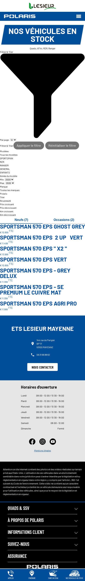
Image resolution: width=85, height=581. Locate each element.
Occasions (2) (64, 219)
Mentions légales (42, 450)
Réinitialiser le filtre (62, 145)
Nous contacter (42, 367)
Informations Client (26, 532)
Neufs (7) (21, 219)
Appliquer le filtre (29, 145)
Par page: (5, 139)
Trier (2, 197)
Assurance (17, 556)
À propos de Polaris (26, 520)
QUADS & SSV (18, 508)
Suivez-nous (18, 544)
